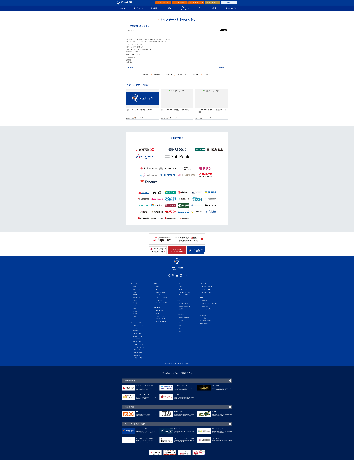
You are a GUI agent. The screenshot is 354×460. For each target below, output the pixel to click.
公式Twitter (205, 300)
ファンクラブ (136, 297)
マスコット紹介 (137, 341)
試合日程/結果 (159, 310)
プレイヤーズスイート (184, 294)
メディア (135, 305)
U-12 (180, 328)
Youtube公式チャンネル (208, 309)
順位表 (157, 313)
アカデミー (135, 314)
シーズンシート (183, 289)
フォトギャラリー (160, 316)
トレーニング (182, 74)
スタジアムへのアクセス (162, 297)
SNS (201, 298)
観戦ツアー (159, 289)
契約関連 (157, 74)
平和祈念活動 (136, 355)
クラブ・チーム (138, 8)
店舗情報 (181, 309)
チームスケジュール (138, 344)
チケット (135, 300)
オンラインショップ (184, 303)
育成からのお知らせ (184, 317)
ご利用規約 (203, 315)
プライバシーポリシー (206, 320)
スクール (135, 316)
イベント (195, 74)
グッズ (200, 8)
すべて (134, 286)
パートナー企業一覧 (207, 286)
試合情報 (154, 8)
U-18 (180, 323)
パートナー (215, 8)
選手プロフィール (137, 336)
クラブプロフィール (138, 325)
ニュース (122, 8)
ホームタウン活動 (137, 358)
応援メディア (136, 349)
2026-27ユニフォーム (184, 306)
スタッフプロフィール (138, 338)
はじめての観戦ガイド (161, 292)
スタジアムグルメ (160, 319)
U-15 (180, 325)
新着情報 (145, 74)
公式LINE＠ (205, 306)
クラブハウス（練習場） (139, 347)
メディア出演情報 (137, 352)
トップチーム (136, 289)
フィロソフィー (137, 328)
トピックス (208, 74)
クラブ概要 (136, 330)
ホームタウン (136, 311)
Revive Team (159, 294)
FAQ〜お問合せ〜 (205, 323)
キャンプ (169, 74)
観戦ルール (159, 286)
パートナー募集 (206, 289)
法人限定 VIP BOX (206, 292)
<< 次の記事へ (130, 67)
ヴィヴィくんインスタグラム (209, 303)
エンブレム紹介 (137, 333)
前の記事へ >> (223, 67)
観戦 (169, 8)
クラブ (134, 292)
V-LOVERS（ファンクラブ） (186, 292)
